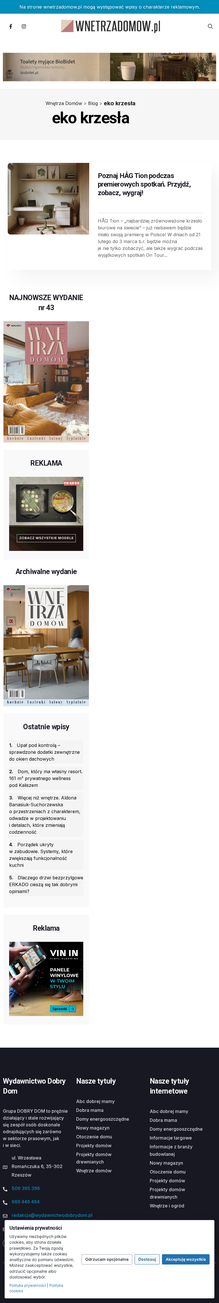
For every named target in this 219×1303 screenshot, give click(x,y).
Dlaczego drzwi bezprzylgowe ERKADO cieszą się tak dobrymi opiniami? (46, 884)
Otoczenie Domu (94, 1137)
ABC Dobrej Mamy (95, 1101)
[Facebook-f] (10, 26)
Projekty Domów (93, 1145)
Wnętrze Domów (93, 1170)
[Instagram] (24, 26)
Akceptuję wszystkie (186, 1259)
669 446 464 (26, 1202)
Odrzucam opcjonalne (107, 1259)
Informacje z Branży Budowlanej (171, 1150)
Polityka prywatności (27, 1285)
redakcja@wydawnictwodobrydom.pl (52, 1215)
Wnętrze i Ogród (167, 1206)
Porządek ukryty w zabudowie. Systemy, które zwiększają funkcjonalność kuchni (41, 855)
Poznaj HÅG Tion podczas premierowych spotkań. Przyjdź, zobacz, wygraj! (144, 184)
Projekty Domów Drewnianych (93, 1158)
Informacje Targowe (171, 1138)
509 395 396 (26, 1188)
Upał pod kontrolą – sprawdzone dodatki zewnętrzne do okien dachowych (44, 752)
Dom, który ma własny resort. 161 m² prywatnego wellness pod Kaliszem (45, 778)
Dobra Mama (90, 1110)
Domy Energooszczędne (102, 1119)
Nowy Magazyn (93, 1128)
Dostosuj (147, 1259)
